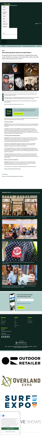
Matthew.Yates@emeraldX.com (5, 334)
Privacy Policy (7, 426)
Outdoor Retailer (30, 321)
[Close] (19, 413)
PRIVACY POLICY (24, 347)
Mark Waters (15, 176)
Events (4, 16)
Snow (15, 321)
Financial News (16, 325)
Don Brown (8, 176)
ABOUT (6, 346)
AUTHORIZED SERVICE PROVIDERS (16, 346)
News (3, 50)
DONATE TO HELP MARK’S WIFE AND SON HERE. (12, 168)
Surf (15, 319)
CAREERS (9, 346)
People (15, 326)
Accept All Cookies (10, 428)
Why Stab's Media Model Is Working (29, 46)
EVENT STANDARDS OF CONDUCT (27, 346)
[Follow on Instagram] (3, 337)
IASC (11, 176)
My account (5, 23)
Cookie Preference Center (10, 431)
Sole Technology (20, 176)
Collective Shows (30, 322)
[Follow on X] (7, 337)
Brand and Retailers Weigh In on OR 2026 (14, 46)
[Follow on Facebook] (5, 337)
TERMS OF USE (19, 347)
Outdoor (15, 322)
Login (4, 21)
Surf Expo (29, 319)
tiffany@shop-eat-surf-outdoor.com (6, 331)
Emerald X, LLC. (19, 344)
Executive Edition (3, 321)
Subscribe (5, 26)
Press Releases (3, 322)
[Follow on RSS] (9, 337)
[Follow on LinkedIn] (2, 337)
